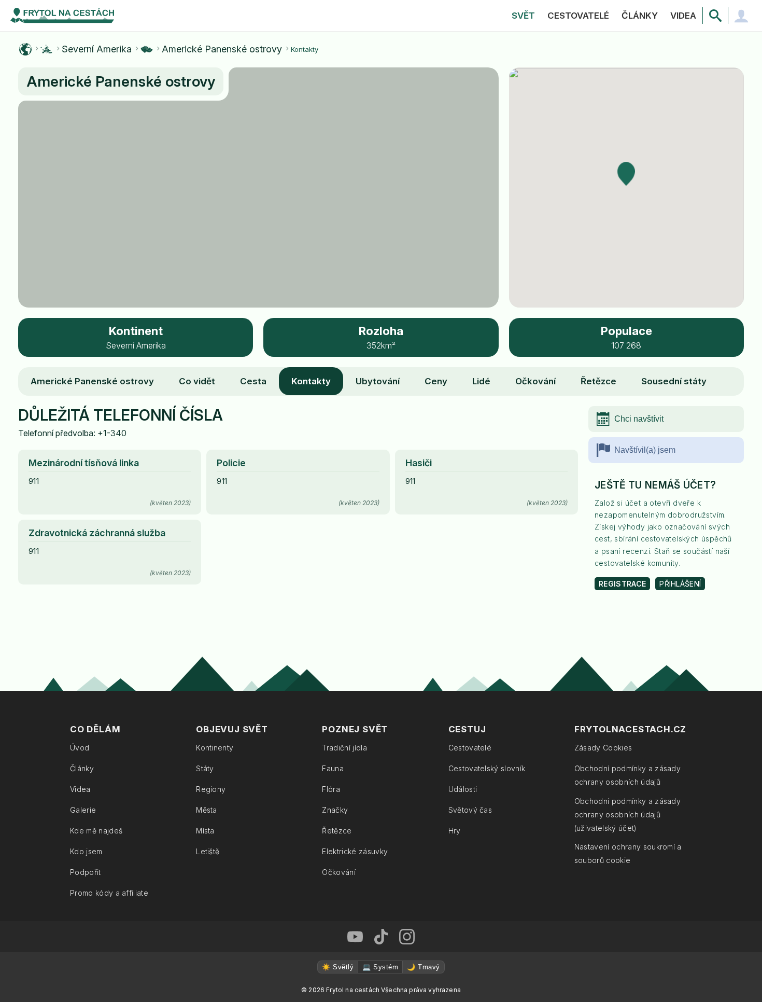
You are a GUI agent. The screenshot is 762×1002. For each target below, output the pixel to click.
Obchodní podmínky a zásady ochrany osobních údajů (627, 775)
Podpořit (85, 872)
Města (206, 809)
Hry (454, 830)
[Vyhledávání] (715, 15)
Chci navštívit (639, 418)
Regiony (210, 789)
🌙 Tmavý (423, 967)
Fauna (333, 768)
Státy (205, 768)
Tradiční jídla (344, 747)
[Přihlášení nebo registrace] (741, 15)
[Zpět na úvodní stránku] (62, 15)
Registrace (622, 583)
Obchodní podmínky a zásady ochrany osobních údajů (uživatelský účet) (627, 814)
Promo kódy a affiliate (109, 892)
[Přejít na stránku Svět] (25, 49)
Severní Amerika (97, 49)
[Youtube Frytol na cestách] (355, 936)
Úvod (79, 747)
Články (640, 15)
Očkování (535, 381)
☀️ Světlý (338, 967)
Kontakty (311, 381)
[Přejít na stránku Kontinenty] (46, 49)
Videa (683, 15)
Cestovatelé (578, 15)
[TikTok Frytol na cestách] (381, 936)
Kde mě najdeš (96, 830)
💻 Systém (380, 967)
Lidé (481, 381)
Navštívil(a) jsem (644, 450)
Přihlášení (680, 583)
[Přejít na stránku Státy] (146, 49)
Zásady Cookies (603, 747)
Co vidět (197, 381)
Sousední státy (674, 381)
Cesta (253, 381)
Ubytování (378, 381)
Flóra (331, 789)
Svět (523, 15)
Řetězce (598, 381)
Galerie (83, 809)
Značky (335, 809)
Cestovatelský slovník (487, 768)
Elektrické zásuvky (355, 851)
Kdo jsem (86, 851)
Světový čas (470, 809)
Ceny (436, 381)
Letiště (207, 851)
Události (462, 789)
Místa (205, 830)
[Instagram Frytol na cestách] (407, 936)
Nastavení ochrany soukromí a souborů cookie (628, 853)
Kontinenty (214, 747)
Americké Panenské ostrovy (222, 49)
